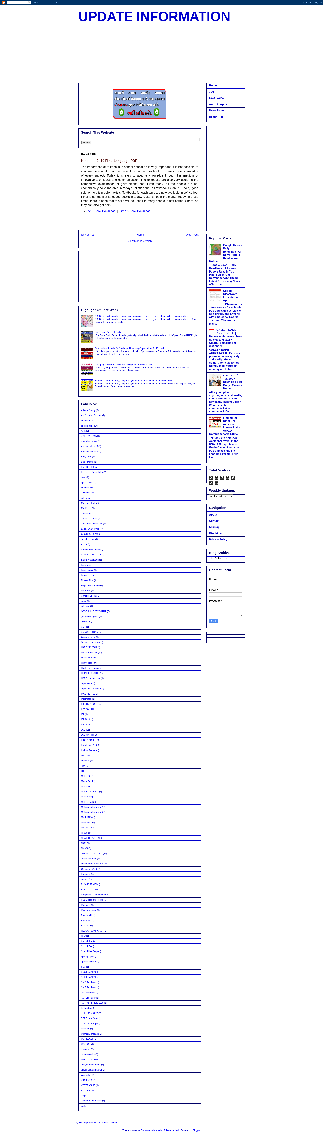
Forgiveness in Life (90, 585)
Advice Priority (88, 410)
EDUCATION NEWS (91, 554)
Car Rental (86, 508)
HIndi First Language (91, 668)
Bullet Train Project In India (108, 332)
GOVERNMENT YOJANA (93, 611)
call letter (85, 498)
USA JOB (86, 1044)
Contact (214, 520)
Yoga (83, 1095)
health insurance (89, 657)
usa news (85, 1049)
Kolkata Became (89, 750)
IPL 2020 (85, 719)
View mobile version (140, 240)
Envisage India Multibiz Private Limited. (98, 1122)
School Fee (86, 946)
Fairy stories (87, 565)
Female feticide (88, 575)
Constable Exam (89, 518)
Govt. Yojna (216, 98)
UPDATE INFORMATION (154, 16)
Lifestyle (85, 760)
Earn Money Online (90, 549)
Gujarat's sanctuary (90, 642)
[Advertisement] (161, 53)
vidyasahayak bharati (91, 1070)
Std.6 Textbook (88, 982)
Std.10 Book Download (135, 211)
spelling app (87, 956)
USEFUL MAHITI (89, 1059)
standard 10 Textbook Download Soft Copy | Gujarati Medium (232, 382)
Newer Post (88, 234)
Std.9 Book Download (101, 211)
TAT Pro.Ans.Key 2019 (92, 1003)
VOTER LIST (87, 1090)
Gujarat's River (88, 637)
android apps (87, 426)
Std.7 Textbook (88, 987)
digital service (88, 539)
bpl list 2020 (87, 482)
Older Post (192, 234)
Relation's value (88, 910)
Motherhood (87, 802)
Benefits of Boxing (90, 467)
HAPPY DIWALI (89, 647)
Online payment (88, 858)
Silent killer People (90, 951)
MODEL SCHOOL (90, 791)
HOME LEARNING (90, 673)
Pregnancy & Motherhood (93, 894)
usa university (88, 1054)
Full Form (85, 590)
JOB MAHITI (87, 735)
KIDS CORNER (88, 740)
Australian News (89, 441)
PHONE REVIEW (89, 884)
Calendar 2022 (88, 492)
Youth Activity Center (91, 1100)
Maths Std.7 (87, 781)
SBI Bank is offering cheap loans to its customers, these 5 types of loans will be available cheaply (143, 316)
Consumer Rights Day (91, 523)
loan (83, 766)
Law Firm (85, 755)
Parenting (85, 874)
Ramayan (85, 905)
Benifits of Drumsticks (92, 472)
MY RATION (87, 817)
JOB (83, 730)
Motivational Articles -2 (92, 812)
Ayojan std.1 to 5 (89, 446)
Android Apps (218, 104)
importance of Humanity (92, 688)
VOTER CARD (88, 1085)
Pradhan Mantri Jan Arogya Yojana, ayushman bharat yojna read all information (133, 380)
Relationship (87, 915)
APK (83, 431)
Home (140, 234)
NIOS (83, 843)
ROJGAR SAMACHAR (92, 931)
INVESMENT (87, 709)
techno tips (86, 1008)
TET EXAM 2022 (89, 1013)
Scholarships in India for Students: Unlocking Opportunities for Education (130, 348)
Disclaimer (216, 533)
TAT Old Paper (88, 998)
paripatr (84, 879)
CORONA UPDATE (90, 529)
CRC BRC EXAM (89, 534)
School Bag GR (88, 941)
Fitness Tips (87, 580)
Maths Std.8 (87, 786)
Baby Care (86, 456)
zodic (83, 1106)
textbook (85, 1028)
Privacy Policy (218, 539)
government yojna (89, 616)
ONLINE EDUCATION (91, 853)
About (213, 514)
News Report (217, 110)
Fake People (87, 570)
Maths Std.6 (87, 776)
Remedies (86, 920)
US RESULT (87, 1039)
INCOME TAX (88, 694)
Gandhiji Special (89, 596)
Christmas (86, 513)
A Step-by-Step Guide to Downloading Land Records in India (124, 364)
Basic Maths (87, 462)
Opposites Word (89, 869)
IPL (82, 714)
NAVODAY (86, 822)
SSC (83, 967)
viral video (86, 1075)
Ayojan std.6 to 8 (89, 451)
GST (83, 627)
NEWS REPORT (89, 838)
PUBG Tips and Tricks (92, 900)
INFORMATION (88, 704)
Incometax (86, 699)
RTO (83, 936)
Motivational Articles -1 (92, 807)
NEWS (84, 833)
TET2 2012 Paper (89, 1023)
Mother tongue (88, 796)
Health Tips (86, 663)
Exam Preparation (90, 559)
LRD (83, 771)
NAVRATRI (86, 827)
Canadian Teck (88, 503)
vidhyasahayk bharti (91, 1064)
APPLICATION (88, 436)
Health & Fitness (89, 652)
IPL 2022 (85, 724)
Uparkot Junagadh (90, 1034)
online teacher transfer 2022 (94, 863)
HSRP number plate (90, 678)
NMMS (84, 848)
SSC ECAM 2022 (89, 977)
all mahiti (85, 420)
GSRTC (85, 621)
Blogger (196, 1130)
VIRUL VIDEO (88, 1080)
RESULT (85, 925)
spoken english (88, 961)
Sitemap (214, 527)
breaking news (88, 487)
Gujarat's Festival (89, 632)
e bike (84, 544)
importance (86, 683)
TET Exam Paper (89, 1018)
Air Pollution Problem (91, 415)
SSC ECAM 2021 (89, 972)
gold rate (85, 606)
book (83, 477)
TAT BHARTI (87, 992)
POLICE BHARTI (89, 889)
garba (83, 601)
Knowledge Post (89, 745)
